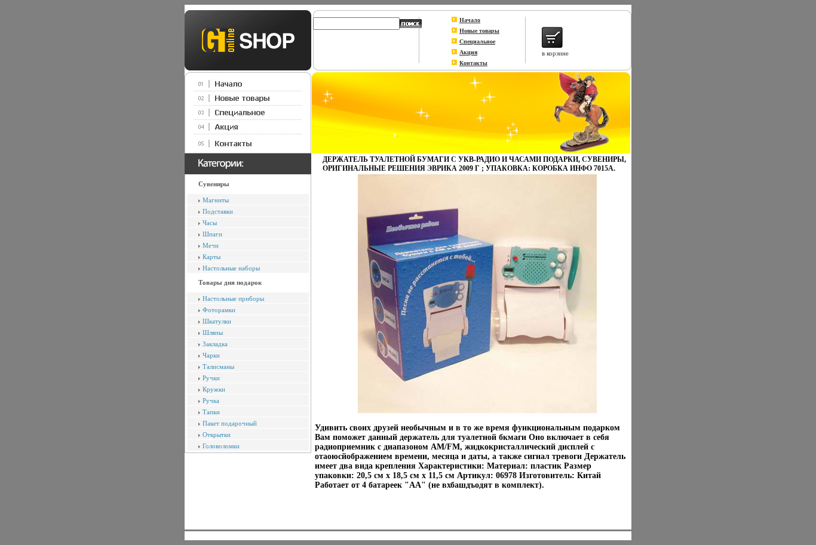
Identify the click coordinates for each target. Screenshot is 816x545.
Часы (210, 222)
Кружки (214, 389)
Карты (211, 256)
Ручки (211, 377)
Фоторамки (219, 309)
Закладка (215, 343)
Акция (468, 52)
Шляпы (213, 332)
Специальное (477, 41)
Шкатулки (217, 321)
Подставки (218, 211)
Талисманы (218, 366)
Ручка (211, 400)
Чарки (211, 355)
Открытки (217, 434)
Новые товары (479, 30)
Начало (469, 20)
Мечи (211, 245)
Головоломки (221, 445)
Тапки (211, 411)
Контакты (473, 63)
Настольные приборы (233, 298)
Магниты (216, 200)
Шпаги (212, 234)
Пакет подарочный (230, 423)
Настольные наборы (231, 268)
